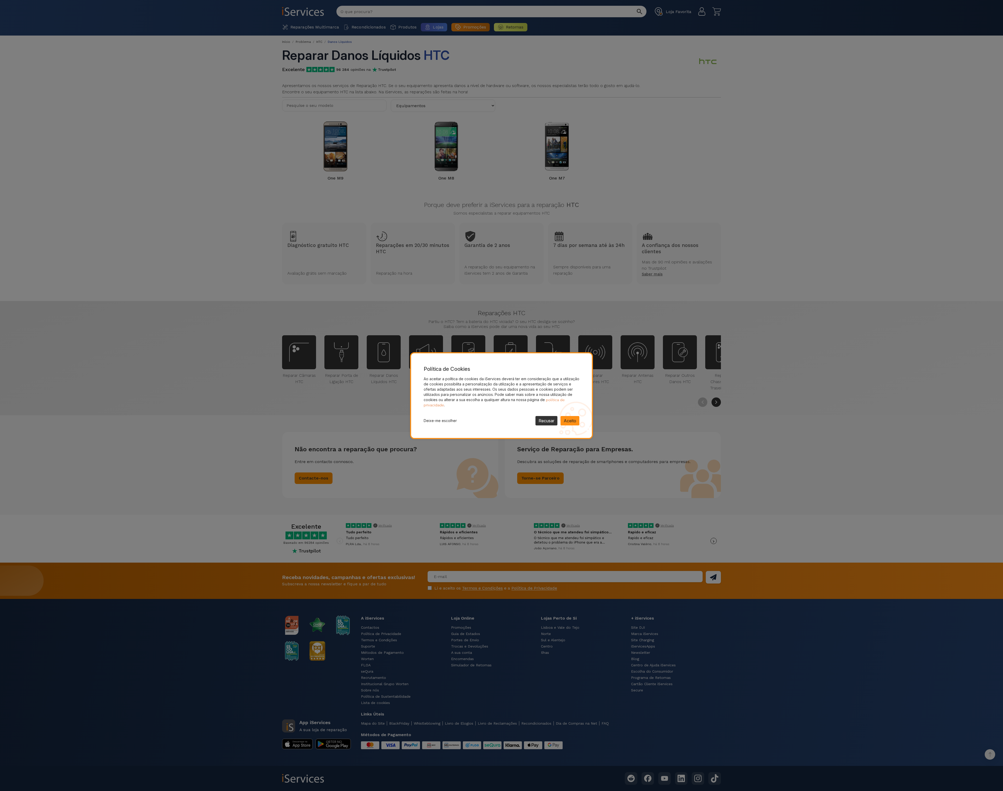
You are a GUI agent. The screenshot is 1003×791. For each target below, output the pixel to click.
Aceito (570, 420)
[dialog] (501, 395)
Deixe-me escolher (440, 420)
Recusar (546, 420)
